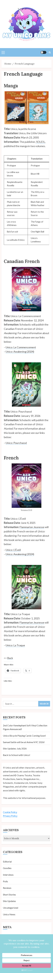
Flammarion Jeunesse (31, 527)
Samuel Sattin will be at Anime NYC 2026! (24, 742)
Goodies (7, 868)
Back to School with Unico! (16, 755)
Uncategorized (10, 907)
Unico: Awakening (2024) (20, 351)
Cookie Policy (10, 812)
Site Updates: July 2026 (15, 748)
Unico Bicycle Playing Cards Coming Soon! (24, 735)
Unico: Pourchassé (16, 442)
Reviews (7, 887)
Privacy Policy (10, 815)
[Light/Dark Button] (43, 52)
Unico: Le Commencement (21, 347)
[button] (3, 52)
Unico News (9, 914)
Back (10, 658)
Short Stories (9, 894)
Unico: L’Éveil (13, 549)
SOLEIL (40, 141)
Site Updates (9, 901)
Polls (5, 881)
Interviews (8, 874)
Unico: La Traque (15, 645)
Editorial (7, 861)
